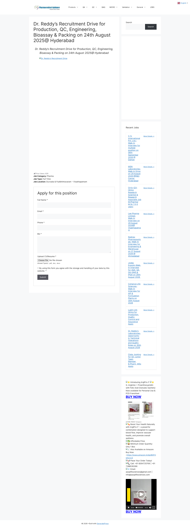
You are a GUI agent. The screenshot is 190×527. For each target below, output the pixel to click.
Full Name (42, 200)
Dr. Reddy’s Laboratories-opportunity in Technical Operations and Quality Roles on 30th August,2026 (134, 339)
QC (93, 7)
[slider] (139, 507)
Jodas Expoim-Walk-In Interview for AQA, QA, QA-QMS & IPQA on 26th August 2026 (134, 270)
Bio (39, 234)
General (140, 7)
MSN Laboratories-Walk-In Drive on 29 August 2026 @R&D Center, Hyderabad (134, 173)
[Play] (129, 507)
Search (129, 22)
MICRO (112, 7)
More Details (148, 136)
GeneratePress (103, 523)
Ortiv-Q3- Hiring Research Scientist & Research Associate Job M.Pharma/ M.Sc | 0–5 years (134, 197)
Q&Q (103, 7)
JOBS (152, 7)
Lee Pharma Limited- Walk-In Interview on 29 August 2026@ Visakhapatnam (134, 221)
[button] (141, 494)
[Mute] (150, 507)
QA (84, 7)
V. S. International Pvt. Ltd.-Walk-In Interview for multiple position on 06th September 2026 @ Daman (134, 148)
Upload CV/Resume (46, 256)
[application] (141, 494)
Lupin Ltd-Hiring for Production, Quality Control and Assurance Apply (133, 317)
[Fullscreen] (154, 507)
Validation (126, 7)
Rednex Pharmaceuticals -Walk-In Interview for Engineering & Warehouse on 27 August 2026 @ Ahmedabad (134, 246)
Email (40, 211)
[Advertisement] (141, 79)
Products (72, 7)
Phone (41, 222)
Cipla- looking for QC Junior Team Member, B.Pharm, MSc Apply (134, 360)
